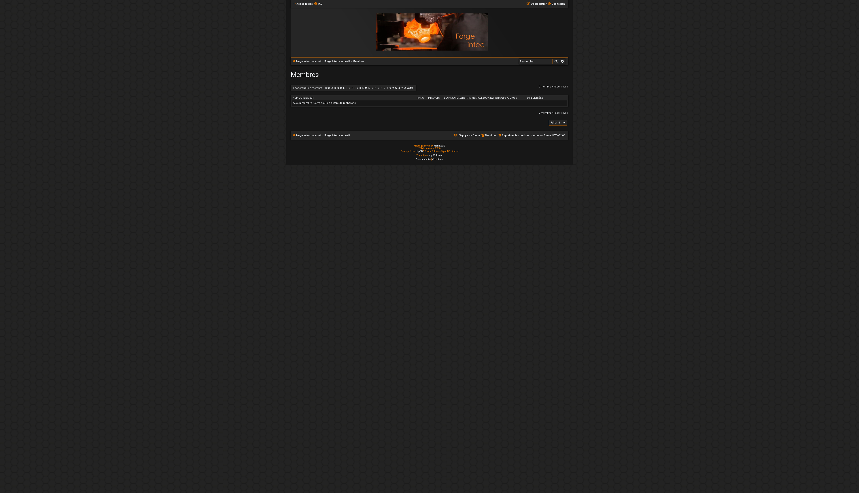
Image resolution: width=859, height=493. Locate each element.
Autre (410, 88)
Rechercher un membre (307, 88)
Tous (327, 88)
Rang (420, 98)
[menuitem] (318, 4)
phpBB (419, 151)
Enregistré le (535, 98)
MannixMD (439, 145)
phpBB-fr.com (435, 155)
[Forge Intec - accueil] (431, 32)
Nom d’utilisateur (303, 98)
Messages (434, 98)
